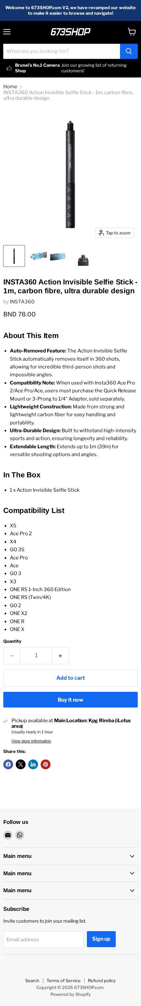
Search (32, 980)
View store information (31, 741)
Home (10, 87)
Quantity (12, 641)
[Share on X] (21, 764)
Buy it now (70, 700)
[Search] (129, 51)
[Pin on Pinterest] (45, 764)
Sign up (101, 939)
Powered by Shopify (70, 994)
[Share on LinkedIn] (33, 764)
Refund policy (102, 980)
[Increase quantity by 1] (60, 655)
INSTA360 (22, 302)
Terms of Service (64, 980)
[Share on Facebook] (8, 764)
